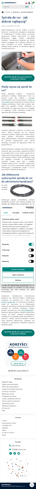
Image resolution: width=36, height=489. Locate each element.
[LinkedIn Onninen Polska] (14, 453)
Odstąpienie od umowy (9, 396)
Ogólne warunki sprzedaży (10, 384)
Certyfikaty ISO (7, 425)
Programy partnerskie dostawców (12, 389)
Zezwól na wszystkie (18, 269)
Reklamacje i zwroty (8, 394)
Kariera (4, 430)
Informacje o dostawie (9, 391)
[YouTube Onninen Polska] (18, 453)
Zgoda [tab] (6, 212)
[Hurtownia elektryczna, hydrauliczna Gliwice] (17, 474)
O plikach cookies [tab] (28, 212)
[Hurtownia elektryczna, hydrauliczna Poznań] (12, 466)
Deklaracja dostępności (9, 406)
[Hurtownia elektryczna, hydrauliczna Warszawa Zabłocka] (23, 466)
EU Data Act (6, 408)
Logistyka (5, 428)
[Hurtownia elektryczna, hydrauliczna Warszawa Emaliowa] (22, 467)
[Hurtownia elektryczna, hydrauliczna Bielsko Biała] (17, 476)
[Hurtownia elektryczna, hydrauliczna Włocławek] (17, 465)
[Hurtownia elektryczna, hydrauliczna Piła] (12, 463)
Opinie (4, 435)
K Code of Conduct (8, 433)
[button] (32, 485)
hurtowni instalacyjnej (8, 302)
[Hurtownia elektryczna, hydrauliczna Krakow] (20, 475)
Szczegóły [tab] (15, 212)
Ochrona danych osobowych (11, 401)
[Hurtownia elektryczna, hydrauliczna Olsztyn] (20, 461)
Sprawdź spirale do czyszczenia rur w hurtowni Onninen (18, 78)
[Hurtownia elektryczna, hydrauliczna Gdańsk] (16, 459)
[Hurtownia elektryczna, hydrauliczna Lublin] (26, 470)
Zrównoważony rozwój (9, 423)
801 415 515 (16, 446)
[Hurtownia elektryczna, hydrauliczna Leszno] (12, 469)
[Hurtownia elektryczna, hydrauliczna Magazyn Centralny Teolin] (19, 469)
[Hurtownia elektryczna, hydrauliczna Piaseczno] (22, 468)
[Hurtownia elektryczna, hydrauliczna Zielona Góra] (9, 468)
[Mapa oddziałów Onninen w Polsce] (18, 479)
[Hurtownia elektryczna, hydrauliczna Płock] (19, 466)
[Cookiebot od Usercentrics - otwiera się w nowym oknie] (26, 207)
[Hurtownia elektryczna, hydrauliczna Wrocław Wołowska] (12, 471)
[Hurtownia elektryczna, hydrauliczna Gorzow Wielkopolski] (8, 465)
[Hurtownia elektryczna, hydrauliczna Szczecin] (7, 462)
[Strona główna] (2, 12)
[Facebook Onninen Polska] (10, 453)
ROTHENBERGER (27, 310)
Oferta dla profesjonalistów (10, 387)
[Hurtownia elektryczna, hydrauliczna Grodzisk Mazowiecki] (21, 467)
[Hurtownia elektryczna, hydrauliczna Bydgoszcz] (15, 464)
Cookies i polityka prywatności (11, 399)
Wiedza (8, 12)
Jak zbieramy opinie (8, 403)
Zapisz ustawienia (18, 275)
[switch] (31, 250)
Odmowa (18, 280)
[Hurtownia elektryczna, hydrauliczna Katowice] (17, 475)
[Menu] (2, 3)
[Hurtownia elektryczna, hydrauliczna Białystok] (27, 463)
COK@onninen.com (19, 449)
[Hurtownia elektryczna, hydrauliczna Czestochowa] (18, 473)
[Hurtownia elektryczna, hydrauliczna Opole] (15, 473)
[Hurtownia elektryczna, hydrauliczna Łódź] (18, 469)
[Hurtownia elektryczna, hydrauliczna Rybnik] (16, 475)
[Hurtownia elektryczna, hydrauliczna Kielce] (21, 472)
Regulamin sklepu (7, 382)
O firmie (4, 421)
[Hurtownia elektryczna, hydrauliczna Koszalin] (10, 459)
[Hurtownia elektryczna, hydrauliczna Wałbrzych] (11, 473)
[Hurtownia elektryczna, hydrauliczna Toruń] (16, 464)
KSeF (3, 411)
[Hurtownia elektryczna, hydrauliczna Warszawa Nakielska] (22, 466)
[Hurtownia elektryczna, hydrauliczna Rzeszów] (25, 475)
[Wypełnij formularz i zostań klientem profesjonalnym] (18, 366)
